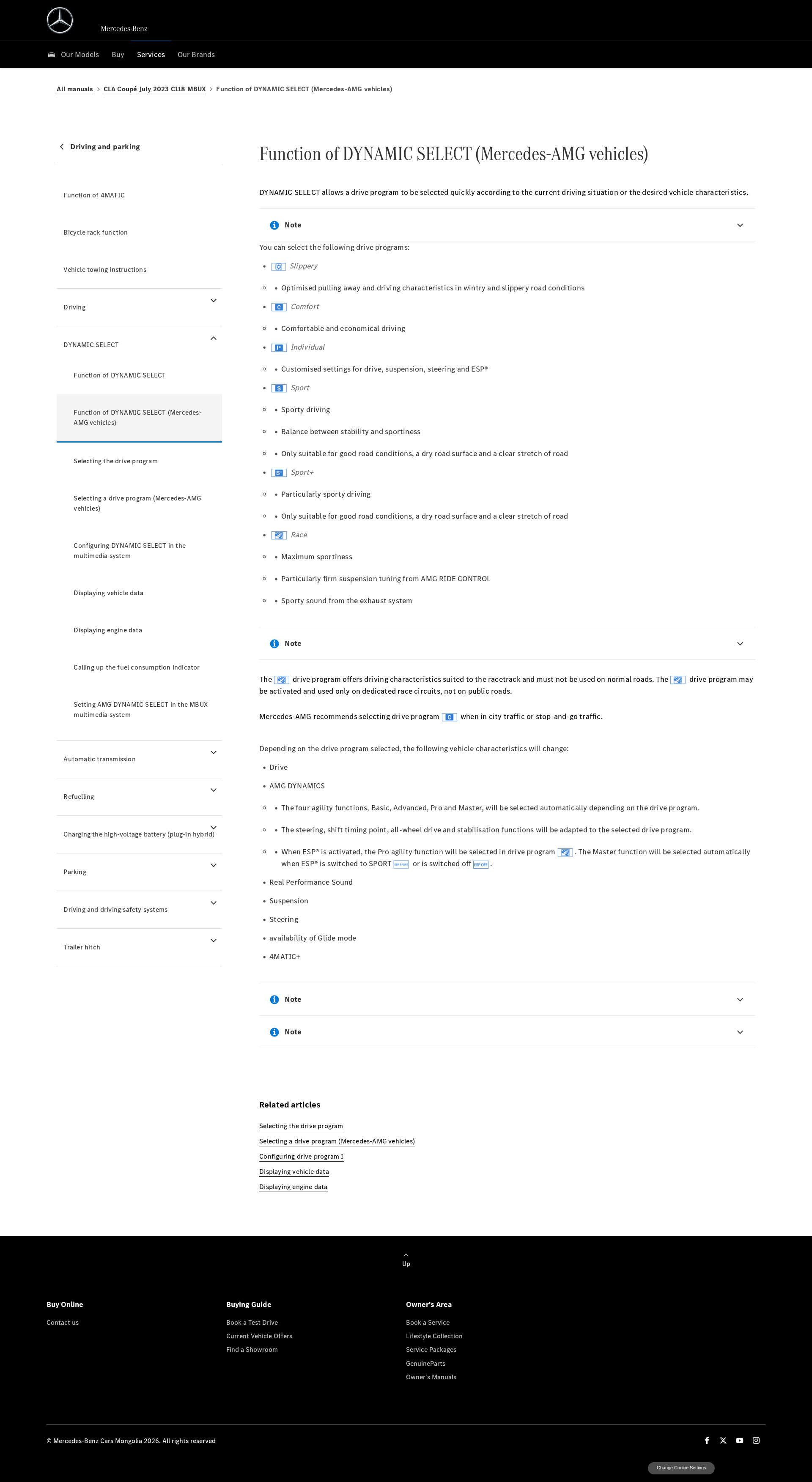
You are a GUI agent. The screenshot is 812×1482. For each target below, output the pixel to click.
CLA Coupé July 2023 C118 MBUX (155, 89)
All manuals (75, 89)
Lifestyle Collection (434, 1336)
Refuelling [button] (78, 796)
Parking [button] (74, 871)
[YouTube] (740, 1440)
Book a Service (428, 1322)
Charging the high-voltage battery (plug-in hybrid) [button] (138, 834)
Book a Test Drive (252, 1322)
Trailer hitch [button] (81, 947)
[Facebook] (707, 1440)
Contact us (63, 1322)
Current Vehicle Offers (259, 1336)
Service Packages (431, 1349)
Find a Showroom (252, 1349)
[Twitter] (723, 1440)
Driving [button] (74, 307)
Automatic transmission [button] (99, 759)
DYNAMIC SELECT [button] (91, 344)
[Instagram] (756, 1440)
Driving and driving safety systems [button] (115, 909)
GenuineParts (425, 1363)
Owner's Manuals (431, 1377)
